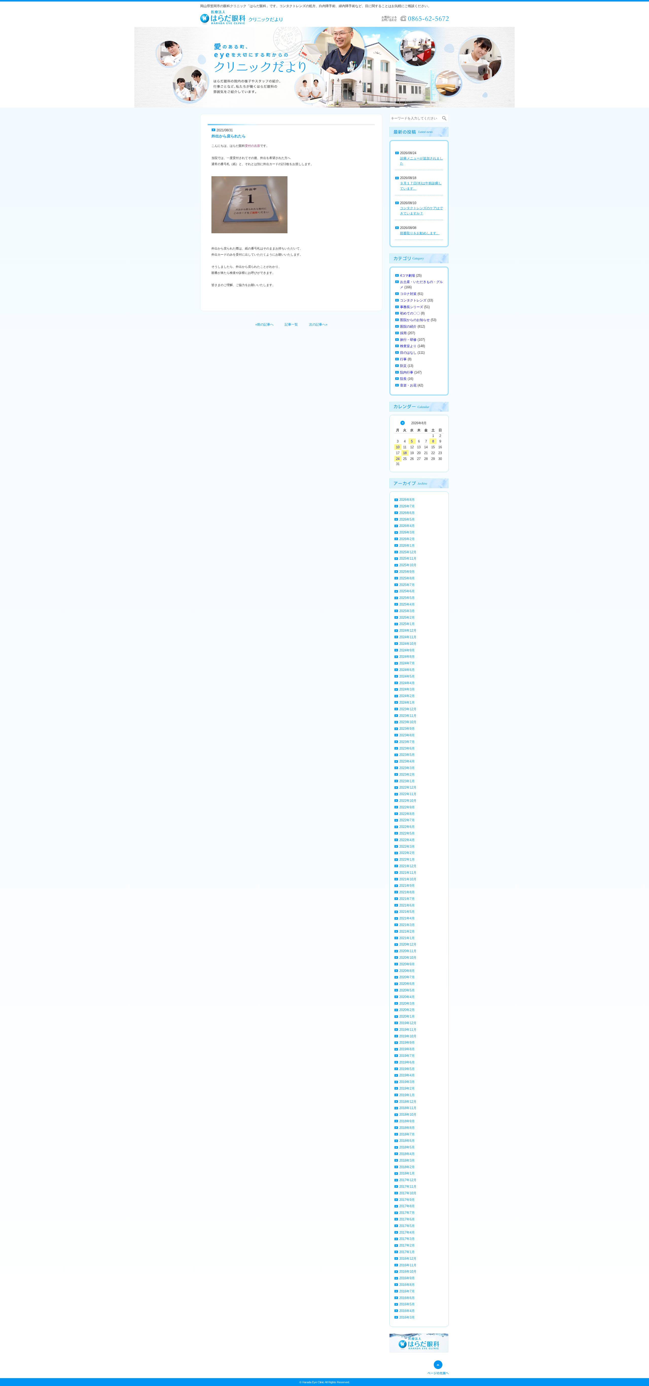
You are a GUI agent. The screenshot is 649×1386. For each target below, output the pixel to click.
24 (398, 459)
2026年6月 (407, 513)
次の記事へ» (318, 324)
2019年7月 (407, 1056)
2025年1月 (407, 624)
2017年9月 (407, 1200)
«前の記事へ (264, 324)
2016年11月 (408, 1265)
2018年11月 (408, 1108)
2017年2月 (407, 1245)
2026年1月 (407, 545)
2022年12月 (408, 787)
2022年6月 (407, 827)
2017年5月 (407, 1226)
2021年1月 (407, 938)
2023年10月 (408, 722)
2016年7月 (407, 1291)
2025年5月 (407, 598)
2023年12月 (408, 709)
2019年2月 (407, 1088)
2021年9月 (407, 885)
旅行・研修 (408, 340)
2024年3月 (407, 689)
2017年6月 (407, 1219)
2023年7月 (407, 742)
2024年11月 (408, 637)
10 (398, 447)
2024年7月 (407, 663)
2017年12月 (408, 1180)
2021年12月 (408, 866)
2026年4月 (407, 526)
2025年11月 (408, 558)
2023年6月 (407, 748)
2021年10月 (408, 879)
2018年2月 (407, 1167)
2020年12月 (408, 944)
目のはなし (408, 352)
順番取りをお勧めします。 (420, 233)
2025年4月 (407, 604)
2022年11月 (408, 794)
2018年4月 (407, 1154)
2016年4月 (407, 1311)
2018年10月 (408, 1114)
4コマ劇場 (407, 275)
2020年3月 (407, 1003)
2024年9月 (407, 650)
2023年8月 (407, 735)
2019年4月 (407, 1075)
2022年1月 (407, 859)
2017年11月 (408, 1186)
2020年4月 (407, 997)
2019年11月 (408, 1030)
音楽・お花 (408, 385)
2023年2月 (407, 774)
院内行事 (406, 372)
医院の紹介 (408, 326)
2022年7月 (407, 820)
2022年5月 (407, 833)
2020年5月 (407, 990)
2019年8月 (407, 1049)
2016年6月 (407, 1298)
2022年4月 (407, 840)
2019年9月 (407, 1042)
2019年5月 (407, 1069)
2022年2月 (407, 853)
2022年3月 (407, 846)
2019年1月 (407, 1095)
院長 (403, 379)
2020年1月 (407, 1016)
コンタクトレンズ (413, 300)
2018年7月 (407, 1134)
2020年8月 (407, 971)
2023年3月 (407, 768)
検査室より (408, 346)
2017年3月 (407, 1239)
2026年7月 (407, 506)
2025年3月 (407, 611)
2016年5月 (407, 1304)
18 (405, 453)
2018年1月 (407, 1173)
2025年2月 (407, 617)
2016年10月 (408, 1271)
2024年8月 (407, 657)
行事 (403, 359)
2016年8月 (407, 1285)
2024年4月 (407, 683)
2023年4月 (407, 761)
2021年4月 (407, 918)
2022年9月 (407, 807)
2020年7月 (407, 977)
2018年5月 (407, 1147)
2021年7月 (407, 899)
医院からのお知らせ (415, 320)
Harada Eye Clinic (313, 1382)
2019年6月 (407, 1062)
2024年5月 (407, 676)
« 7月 (402, 423)
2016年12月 (408, 1258)
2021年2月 (407, 931)
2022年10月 (408, 801)
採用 (403, 333)
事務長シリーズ (411, 307)
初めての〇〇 (410, 313)
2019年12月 (408, 1023)
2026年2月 (407, 539)
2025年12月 (408, 552)
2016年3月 (407, 1317)
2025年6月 (407, 591)
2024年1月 (407, 702)
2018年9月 (407, 1121)
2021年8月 (407, 892)
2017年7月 (407, 1213)
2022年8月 (407, 814)
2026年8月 (407, 500)
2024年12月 (408, 630)
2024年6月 (407, 670)
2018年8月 (407, 1128)
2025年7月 (407, 585)
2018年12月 (408, 1102)
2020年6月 (407, 984)
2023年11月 (408, 716)
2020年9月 (407, 964)
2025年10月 (408, 565)
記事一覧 (291, 324)
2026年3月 (407, 532)
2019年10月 (408, 1036)
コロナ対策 (408, 294)
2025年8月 (407, 578)
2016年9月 (407, 1278)
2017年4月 (407, 1232)
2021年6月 (407, 905)
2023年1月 (407, 781)
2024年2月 (407, 696)
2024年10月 (408, 644)
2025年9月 (407, 572)
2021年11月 (408, 873)
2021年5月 (407, 912)
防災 (403, 366)
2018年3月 (407, 1160)
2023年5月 (407, 755)
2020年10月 (408, 957)
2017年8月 (407, 1206)
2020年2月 (407, 1010)
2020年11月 (408, 951)
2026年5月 (407, 519)
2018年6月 (407, 1141)
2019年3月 (407, 1082)
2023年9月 (407, 729)
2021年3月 (407, 925)
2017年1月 (407, 1252)
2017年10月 (408, 1193)
